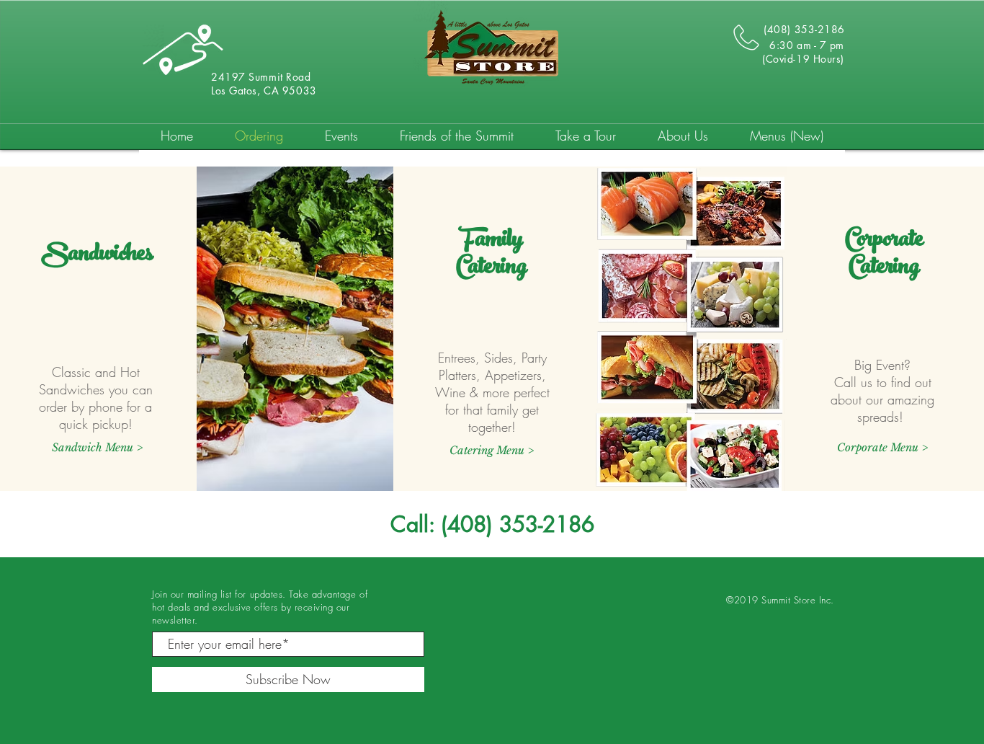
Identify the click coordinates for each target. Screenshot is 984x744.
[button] (882, 447)
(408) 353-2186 (517, 524)
